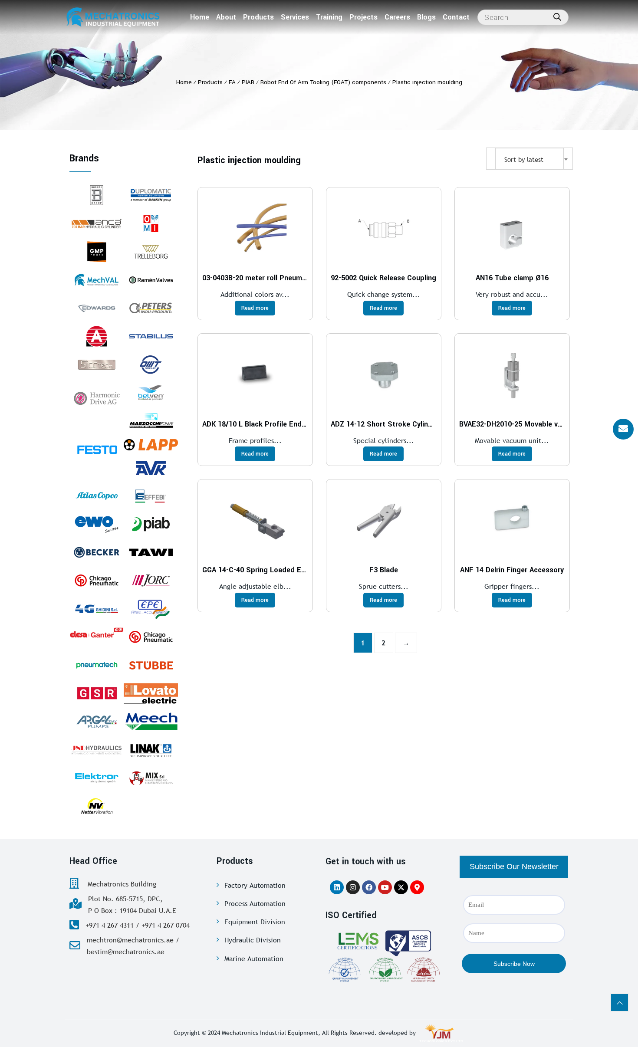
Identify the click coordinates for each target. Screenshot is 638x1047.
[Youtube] (385, 887)
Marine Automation (253, 958)
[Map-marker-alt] (417, 887)
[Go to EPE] (151, 609)
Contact (456, 17)
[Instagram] (353, 887)
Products (258, 17)
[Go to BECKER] (96, 552)
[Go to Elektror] (96, 778)
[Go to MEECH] (151, 721)
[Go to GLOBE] (96, 336)
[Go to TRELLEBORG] (151, 252)
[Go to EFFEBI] (151, 496)
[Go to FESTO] (96, 449)
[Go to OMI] (151, 223)
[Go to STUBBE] (151, 665)
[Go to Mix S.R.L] (151, 778)
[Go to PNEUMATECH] (96, 665)
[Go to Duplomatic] (151, 195)
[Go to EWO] (96, 524)
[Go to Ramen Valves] (151, 280)
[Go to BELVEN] (151, 393)
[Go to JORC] (151, 580)
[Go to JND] (96, 750)
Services (295, 17)
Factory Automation (255, 885)
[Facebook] (369, 887)
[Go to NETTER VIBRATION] (96, 806)
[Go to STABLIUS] (151, 336)
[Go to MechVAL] (96, 280)
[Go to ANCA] (96, 223)
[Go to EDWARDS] (96, 308)
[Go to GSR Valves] (96, 693)
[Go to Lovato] (151, 693)
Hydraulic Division (252, 940)
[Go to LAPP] (151, 444)
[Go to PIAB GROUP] (151, 524)
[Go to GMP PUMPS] (96, 252)
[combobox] (529, 158)
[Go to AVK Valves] (151, 468)
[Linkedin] (337, 887)
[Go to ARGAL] (96, 721)
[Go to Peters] (151, 308)
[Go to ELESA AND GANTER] (96, 632)
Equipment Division (254, 921)
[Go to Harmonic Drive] (96, 397)
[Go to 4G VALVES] (96, 609)
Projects (363, 17)
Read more (255, 308)
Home (199, 17)
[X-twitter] (401, 887)
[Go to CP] (96, 580)
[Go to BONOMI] (96, 195)
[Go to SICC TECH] (96, 364)
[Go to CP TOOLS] (151, 637)
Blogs (426, 17)
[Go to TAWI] (151, 552)
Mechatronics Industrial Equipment (270, 1033)
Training (329, 17)
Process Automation (255, 903)
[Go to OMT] (151, 364)
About (226, 17)
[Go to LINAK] (151, 750)
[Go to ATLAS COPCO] (96, 496)
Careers (397, 17)
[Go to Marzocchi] (151, 421)
